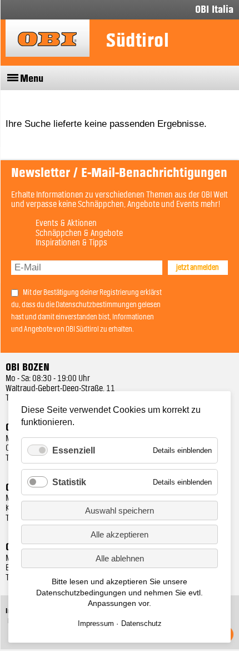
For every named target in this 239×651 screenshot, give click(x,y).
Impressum (96, 623)
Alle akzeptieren (119, 534)
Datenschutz (141, 623)
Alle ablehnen (120, 558)
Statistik (69, 482)
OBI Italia (214, 9)
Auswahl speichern (119, 510)
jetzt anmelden (197, 267)
